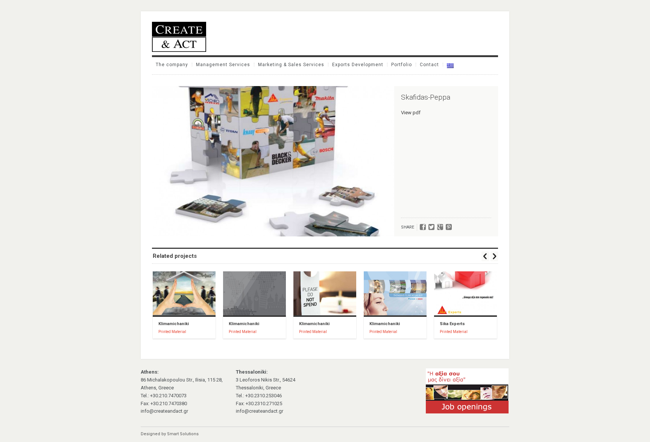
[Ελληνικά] (450, 66)
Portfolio (401, 65)
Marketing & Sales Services (291, 65)
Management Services (223, 65)
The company (172, 65)
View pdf (411, 112)
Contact (429, 65)
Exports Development (357, 65)
